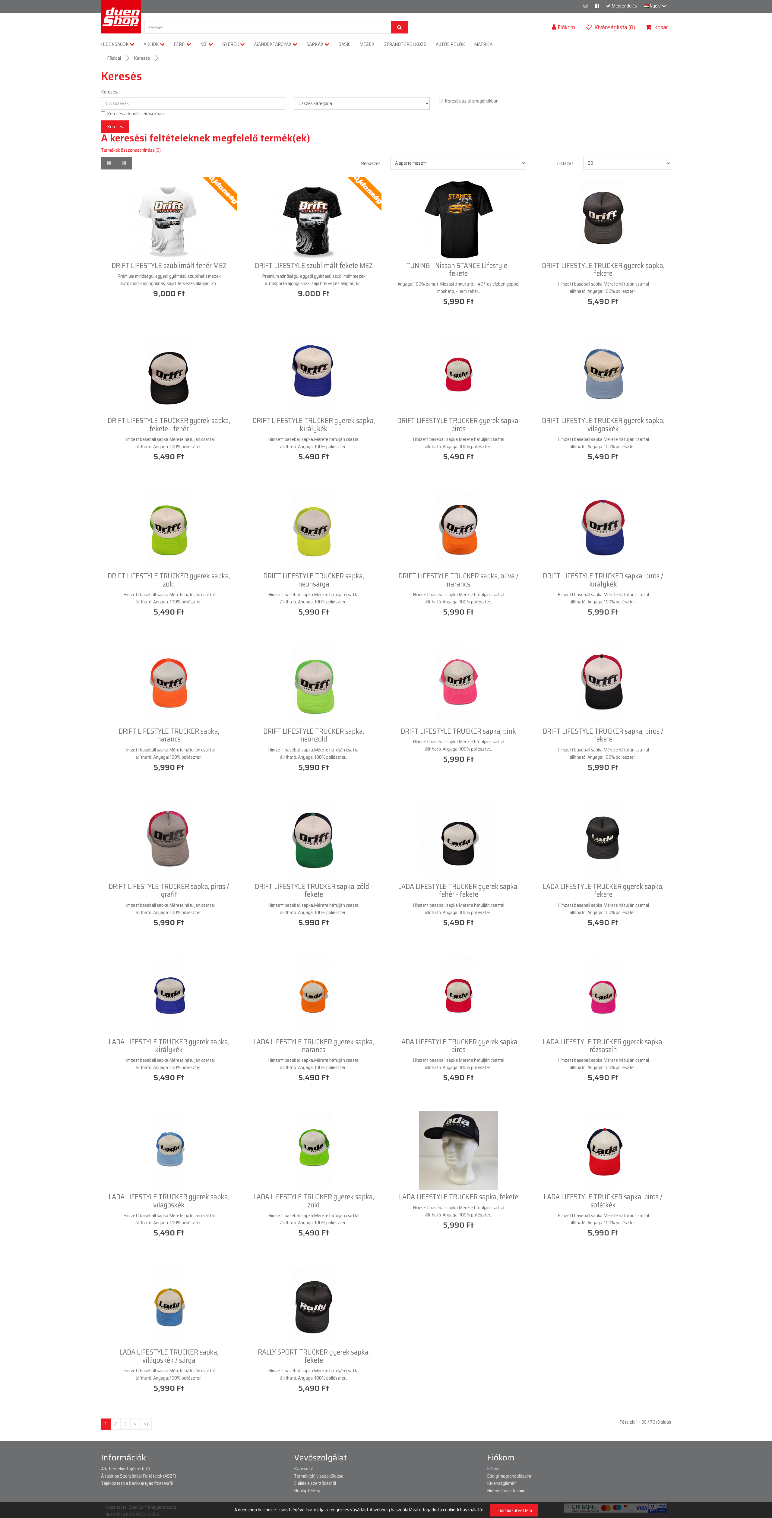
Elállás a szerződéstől (315, 1483)
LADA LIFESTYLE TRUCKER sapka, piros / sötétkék (603, 1200)
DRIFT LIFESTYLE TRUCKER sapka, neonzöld (313, 735)
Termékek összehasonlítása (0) (131, 150)
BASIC (344, 44)
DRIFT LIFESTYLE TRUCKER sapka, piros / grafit (169, 890)
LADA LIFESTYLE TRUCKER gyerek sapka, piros (458, 1045)
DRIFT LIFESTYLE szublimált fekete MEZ (314, 265)
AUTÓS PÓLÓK (450, 44)
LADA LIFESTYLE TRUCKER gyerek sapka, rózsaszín (603, 1045)
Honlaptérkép (307, 1490)
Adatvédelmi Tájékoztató (125, 1468)
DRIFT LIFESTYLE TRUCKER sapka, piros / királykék (603, 580)
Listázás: (565, 163)
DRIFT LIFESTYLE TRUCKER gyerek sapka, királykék (313, 424)
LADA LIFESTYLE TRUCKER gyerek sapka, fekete (603, 890)
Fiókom (494, 1468)
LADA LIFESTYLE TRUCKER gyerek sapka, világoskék (169, 1200)
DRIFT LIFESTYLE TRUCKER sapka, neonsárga (313, 580)
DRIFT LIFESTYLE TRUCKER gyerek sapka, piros (458, 424)
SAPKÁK (315, 44)
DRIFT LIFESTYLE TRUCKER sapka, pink (458, 731)
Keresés (142, 58)
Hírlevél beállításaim (506, 1490)
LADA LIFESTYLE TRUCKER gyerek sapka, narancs (313, 1045)
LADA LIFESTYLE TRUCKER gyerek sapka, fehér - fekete (458, 890)
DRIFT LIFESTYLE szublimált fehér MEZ (169, 265)
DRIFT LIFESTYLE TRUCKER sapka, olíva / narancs (458, 580)
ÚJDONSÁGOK (115, 44)
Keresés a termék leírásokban (135, 113)
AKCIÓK (152, 44)
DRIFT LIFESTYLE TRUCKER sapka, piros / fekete (603, 735)
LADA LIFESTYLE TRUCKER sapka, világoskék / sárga (168, 1356)
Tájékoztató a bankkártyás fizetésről (137, 1483)
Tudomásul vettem (514, 1510)
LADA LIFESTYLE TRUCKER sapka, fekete (458, 1197)
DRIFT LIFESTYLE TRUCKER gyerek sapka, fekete (603, 269)
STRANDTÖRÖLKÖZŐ (405, 44)
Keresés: (109, 92)
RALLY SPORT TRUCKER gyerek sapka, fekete (314, 1356)
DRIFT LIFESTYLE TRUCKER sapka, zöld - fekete (314, 890)
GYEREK (231, 44)
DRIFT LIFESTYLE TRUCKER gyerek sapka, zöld (169, 580)
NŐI (204, 44)
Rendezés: (371, 163)
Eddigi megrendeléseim (509, 1476)
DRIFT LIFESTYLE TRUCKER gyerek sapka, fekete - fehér (169, 424)
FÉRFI (180, 44)
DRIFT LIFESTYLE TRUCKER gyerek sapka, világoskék (603, 424)
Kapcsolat (304, 1468)
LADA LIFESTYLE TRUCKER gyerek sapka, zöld (313, 1200)
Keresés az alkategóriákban (471, 101)
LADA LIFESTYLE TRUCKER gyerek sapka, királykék (169, 1045)
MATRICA (483, 44)
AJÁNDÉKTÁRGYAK (273, 44)
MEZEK (367, 44)
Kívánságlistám (502, 1483)
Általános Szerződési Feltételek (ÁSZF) (138, 1476)
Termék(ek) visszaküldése (318, 1476)
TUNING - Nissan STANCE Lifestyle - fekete (458, 269)
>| (146, 1424)
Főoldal (114, 58)
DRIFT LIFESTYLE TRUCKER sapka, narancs (169, 735)
